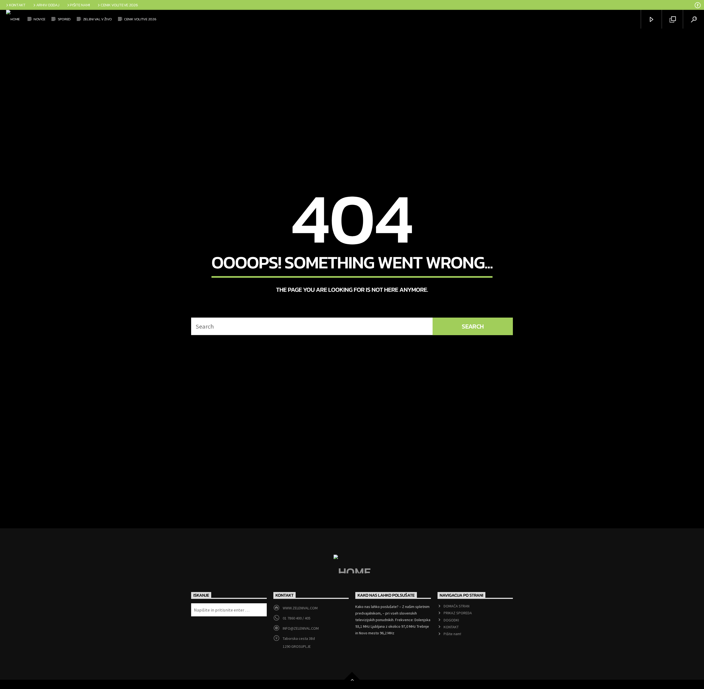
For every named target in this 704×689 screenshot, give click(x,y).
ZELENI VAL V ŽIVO (97, 19)
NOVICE (39, 19)
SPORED (64, 19)
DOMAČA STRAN (456, 621)
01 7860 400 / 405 (296, 634)
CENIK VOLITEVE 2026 (119, 5)
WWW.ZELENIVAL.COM (300, 623)
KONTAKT (17, 5)
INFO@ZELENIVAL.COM (301, 644)
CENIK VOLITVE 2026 (140, 19)
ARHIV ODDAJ (47, 5)
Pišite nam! (80, 5)
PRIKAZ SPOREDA (458, 628)
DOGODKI (451, 635)
